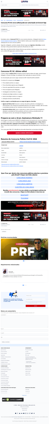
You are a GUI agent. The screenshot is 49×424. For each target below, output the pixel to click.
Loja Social (3, 355)
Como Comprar (4, 353)
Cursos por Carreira (4, 378)
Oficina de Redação (4, 383)
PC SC (15, 20)
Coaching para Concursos (6, 369)
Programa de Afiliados (5, 360)
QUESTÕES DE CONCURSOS (24, 187)
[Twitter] (32, 413)
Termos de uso (24, 408)
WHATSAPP (24, 195)
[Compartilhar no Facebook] (40, 30)
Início (2, 20)
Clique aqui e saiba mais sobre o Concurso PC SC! (24, 53)
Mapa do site (24, 410)
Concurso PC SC (20, 20)
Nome (2, 328)
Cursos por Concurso (5, 376)
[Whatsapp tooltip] (27, 413)
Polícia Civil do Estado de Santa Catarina (30, 141)
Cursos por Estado (4, 380)
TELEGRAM (24, 198)
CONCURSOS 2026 (24, 181)
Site (1, 337)
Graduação (3, 373)
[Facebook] (29, 413)
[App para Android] (21, 413)
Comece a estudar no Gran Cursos (24, 205)
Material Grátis (28, 369)
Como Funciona (4, 351)
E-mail (27, 355)
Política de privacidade (24, 406)
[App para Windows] (15, 413)
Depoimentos (28, 367)
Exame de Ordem (4, 371)
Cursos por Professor (5, 382)
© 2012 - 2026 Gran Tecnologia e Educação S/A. (24, 405)
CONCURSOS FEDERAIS (24, 178)
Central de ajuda (29, 349)
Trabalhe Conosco (4, 362)
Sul (4, 20)
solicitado (21, 145)
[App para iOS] (19, 413)
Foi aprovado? (30, 362)
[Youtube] (23, 413)
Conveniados (3, 358)
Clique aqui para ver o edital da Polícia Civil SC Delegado (12, 166)
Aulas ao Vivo (27, 371)
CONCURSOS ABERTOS (24, 184)
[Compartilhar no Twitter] (42, 30)
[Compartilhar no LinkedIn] (43, 30)
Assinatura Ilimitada (5, 367)
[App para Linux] (17, 413)
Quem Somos (3, 349)
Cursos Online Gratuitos (5, 385)
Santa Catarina (9, 20)
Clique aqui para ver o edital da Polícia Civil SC (10, 164)
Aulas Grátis (27, 373)
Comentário (3, 314)
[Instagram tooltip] (25, 413)
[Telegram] (34, 413)
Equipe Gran (4, 29)
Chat (27, 351)
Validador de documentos (6, 356)
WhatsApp (28, 353)
